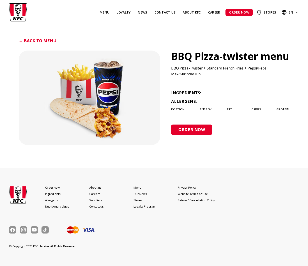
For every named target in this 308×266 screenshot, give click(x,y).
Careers (94, 194)
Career (214, 12)
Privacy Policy (187, 187)
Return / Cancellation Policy (196, 200)
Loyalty (124, 12)
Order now (52, 187)
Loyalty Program (144, 206)
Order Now (239, 12)
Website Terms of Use (193, 194)
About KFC (192, 12)
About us (95, 187)
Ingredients (53, 194)
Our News (140, 194)
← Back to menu (37, 40)
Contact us (165, 12)
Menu (104, 12)
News (142, 12)
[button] (290, 12)
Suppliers (95, 200)
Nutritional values (57, 206)
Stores (270, 12)
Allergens (51, 200)
